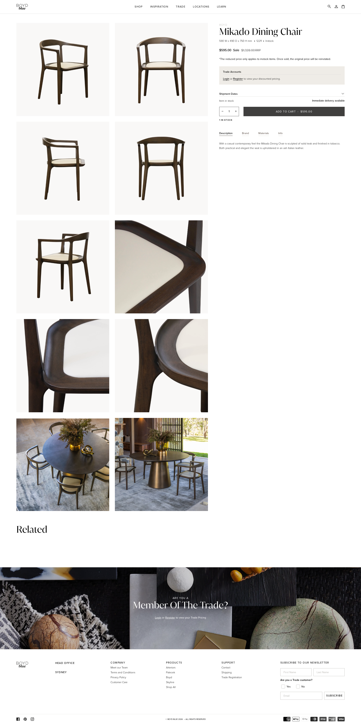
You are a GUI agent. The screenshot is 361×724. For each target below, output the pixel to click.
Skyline (170, 682)
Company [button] (118, 663)
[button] (138, 7)
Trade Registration (231, 677)
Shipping (226, 672)
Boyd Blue (173, 719)
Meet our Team (119, 667)
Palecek (170, 672)
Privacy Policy (118, 677)
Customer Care (119, 682)
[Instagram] (32, 719)
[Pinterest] (25, 719)
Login (158, 618)
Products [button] (174, 663)
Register (170, 618)
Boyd (223, 25)
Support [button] (228, 663)
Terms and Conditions (123, 672)
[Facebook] (18, 719)
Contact (225, 667)
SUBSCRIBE (334, 696)
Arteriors (170, 667)
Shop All (171, 687)
